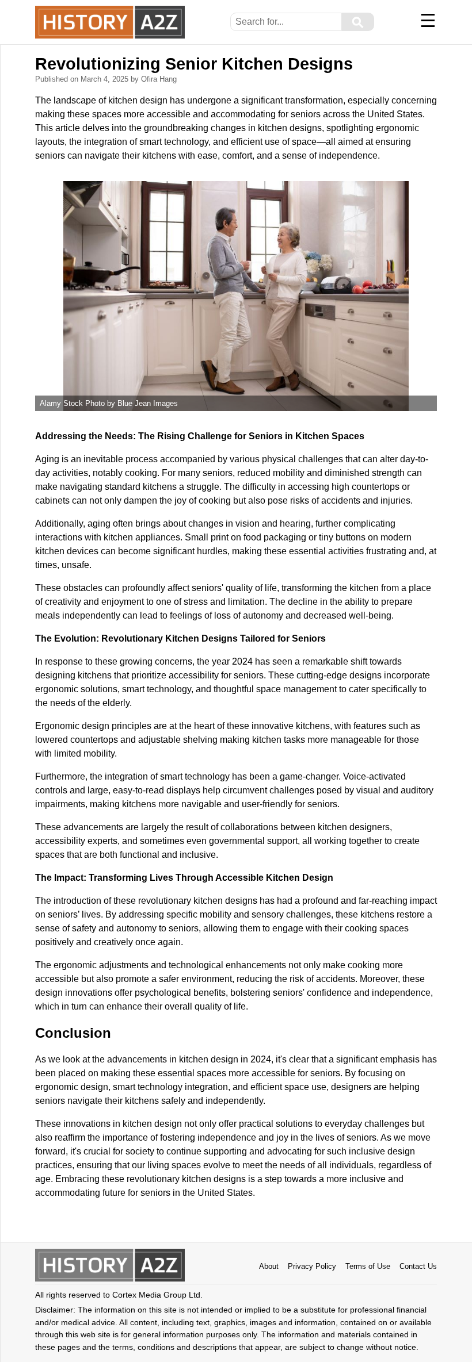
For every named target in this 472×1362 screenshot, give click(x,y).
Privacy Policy (312, 1266)
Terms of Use (367, 1266)
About (269, 1266)
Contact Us (418, 1266)
